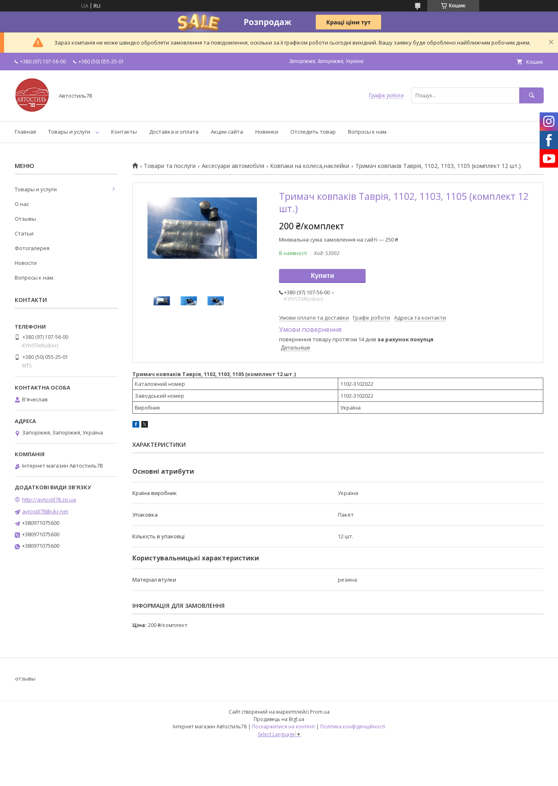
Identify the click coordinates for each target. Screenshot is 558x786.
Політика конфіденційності (352, 726)
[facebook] (135, 425)
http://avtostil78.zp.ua (49, 499)
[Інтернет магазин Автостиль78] (32, 110)
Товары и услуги (69, 131)
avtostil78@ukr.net (45, 511)
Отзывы (25, 218)
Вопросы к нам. (368, 131)
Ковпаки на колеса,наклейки (309, 166)
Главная (25, 131)
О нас (22, 204)
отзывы (25, 678)
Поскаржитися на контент (283, 726)
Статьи (24, 233)
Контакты (124, 131)
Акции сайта (227, 131)
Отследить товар (313, 131)
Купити (322, 275)
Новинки (266, 131)
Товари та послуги (170, 166)
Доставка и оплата (174, 131)
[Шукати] (531, 95)
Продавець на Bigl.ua (279, 719)
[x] (144, 425)
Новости (26, 262)
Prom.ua (320, 711)
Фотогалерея (32, 248)
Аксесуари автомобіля (233, 166)
